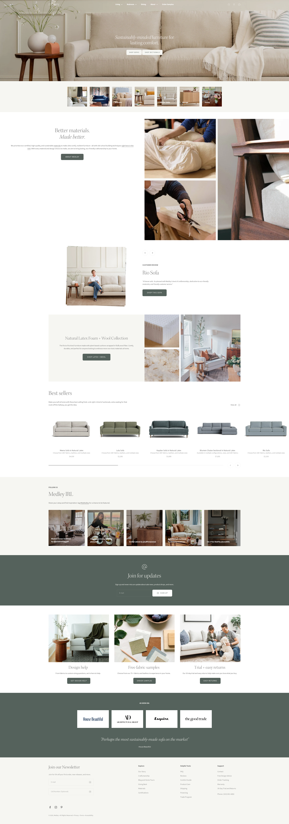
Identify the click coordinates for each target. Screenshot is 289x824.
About (153, 4)
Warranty (220, 784)
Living (117, 4)
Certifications (143, 793)
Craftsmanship (143, 776)
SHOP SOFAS (134, 52)
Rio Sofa (266, 450)
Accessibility (89, 815)
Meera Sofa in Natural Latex (71, 450)
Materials (141, 788)
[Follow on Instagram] (55, 807)
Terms (82, 815)
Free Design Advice (224, 776)
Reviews (183, 776)
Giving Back (142, 784)
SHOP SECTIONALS (152, 52)
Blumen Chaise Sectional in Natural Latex (217, 450)
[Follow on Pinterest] (61, 807)
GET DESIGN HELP (79, 681)
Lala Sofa (120, 450)
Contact (220, 771)
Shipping (183, 788)
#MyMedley (84, 503)
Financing (184, 793)
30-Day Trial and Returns (226, 788)
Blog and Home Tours (146, 780)
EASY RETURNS (210, 681)
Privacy (76, 815)
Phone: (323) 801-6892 (225, 794)
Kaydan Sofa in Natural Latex (169, 450)
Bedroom (130, 4)
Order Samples (168, 4)
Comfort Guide (185, 780)
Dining (143, 4)
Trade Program (186, 797)
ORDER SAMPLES (144, 681)
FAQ (181, 771)
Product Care (185, 784)
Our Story (142, 771)
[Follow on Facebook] (50, 807)
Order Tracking (223, 780)
